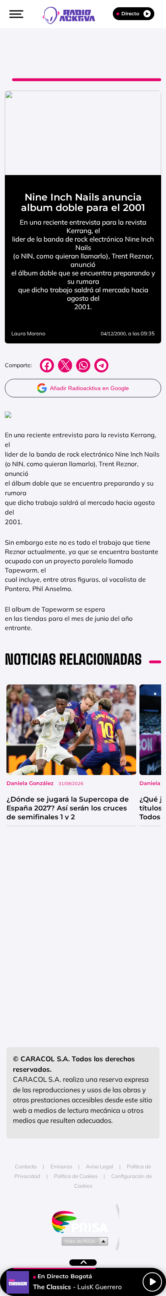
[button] (15, 14)
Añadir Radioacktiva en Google (89, 388)
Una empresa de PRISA (83, 1221)
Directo (130, 13)
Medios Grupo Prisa (83, 1241)
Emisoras (61, 1166)
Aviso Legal (99, 1166)
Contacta (26, 1166)
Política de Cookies (76, 1176)
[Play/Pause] (152, 1282)
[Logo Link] (72, 14)
